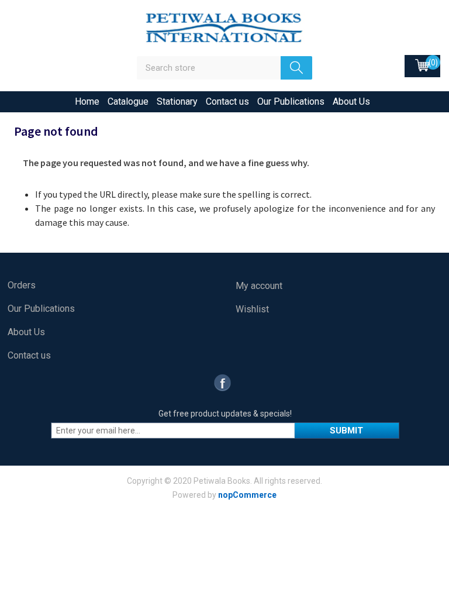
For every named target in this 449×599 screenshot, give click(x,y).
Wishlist (252, 309)
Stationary (177, 101)
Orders (22, 285)
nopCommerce (247, 495)
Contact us (227, 101)
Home (87, 101)
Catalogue (128, 101)
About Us (351, 101)
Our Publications (290, 101)
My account (259, 285)
